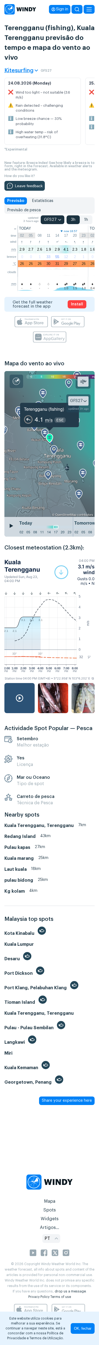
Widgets (50, 1219)
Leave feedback (29, 186)
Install (77, 304)
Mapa (49, 1201)
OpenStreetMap (65, 514)
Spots (49, 1210)
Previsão (15, 201)
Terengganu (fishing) (44, 409)
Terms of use (60, 1296)
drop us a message (70, 1291)
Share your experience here (67, 1101)
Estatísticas (42, 201)
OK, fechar (82, 1328)
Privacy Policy (39, 1296)
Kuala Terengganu (22, 566)
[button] (74, 572)
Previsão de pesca (24, 210)
